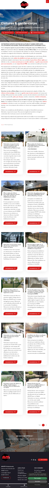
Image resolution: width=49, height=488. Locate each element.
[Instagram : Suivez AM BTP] (33, 460)
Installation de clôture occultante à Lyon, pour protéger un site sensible (36, 336)
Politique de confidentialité (24, 477)
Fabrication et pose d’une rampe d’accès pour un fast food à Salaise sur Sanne (12, 246)
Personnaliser (37, 484)
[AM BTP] (24, 4)
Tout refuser (37, 481)
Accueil (2, 124)
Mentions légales (22, 475)
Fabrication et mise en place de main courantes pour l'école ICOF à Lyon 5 (12, 336)
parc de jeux (19, 96)
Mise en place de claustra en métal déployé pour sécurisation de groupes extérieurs (36, 145)
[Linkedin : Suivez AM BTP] (35, 460)
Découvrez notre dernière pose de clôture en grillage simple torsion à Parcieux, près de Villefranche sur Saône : (12, 392)
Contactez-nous (37, 33)
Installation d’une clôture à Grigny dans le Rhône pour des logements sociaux (12, 291)
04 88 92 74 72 (9, 32)
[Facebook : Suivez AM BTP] (31, 460)
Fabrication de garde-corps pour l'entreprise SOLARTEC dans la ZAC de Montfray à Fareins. (36, 194)
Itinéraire (8, 485)
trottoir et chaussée (40, 96)
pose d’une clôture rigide (38, 60)
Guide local (20, 470)
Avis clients (44, 459)
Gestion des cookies (23, 479)
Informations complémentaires (22, 473)
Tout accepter (37, 478)
